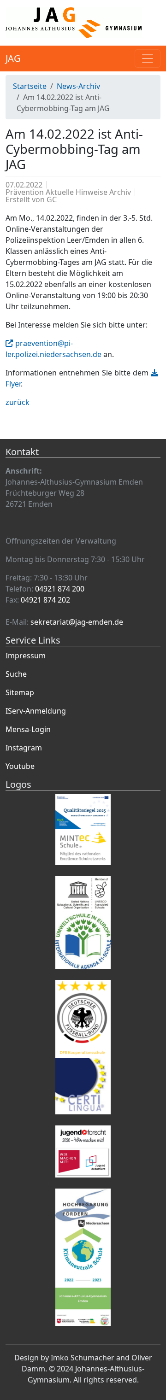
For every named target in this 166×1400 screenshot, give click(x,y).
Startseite (30, 86)
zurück (18, 402)
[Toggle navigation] (147, 58)
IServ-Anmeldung (36, 711)
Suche (16, 674)
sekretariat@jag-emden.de (76, 622)
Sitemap (20, 692)
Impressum (26, 655)
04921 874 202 (45, 600)
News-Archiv (78, 86)
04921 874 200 (59, 589)
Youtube (20, 766)
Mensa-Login (28, 729)
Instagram (24, 748)
